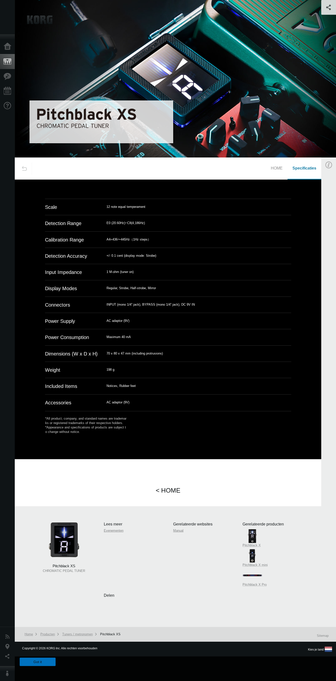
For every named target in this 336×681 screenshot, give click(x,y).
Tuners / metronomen (77, 634)
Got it (37, 662)
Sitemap (323, 636)
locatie (8, 647)
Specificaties (304, 168)
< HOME (168, 490)
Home (8, 46)
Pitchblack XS (110, 634)
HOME (277, 168)
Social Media (8, 656)
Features (8, 76)
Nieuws (8, 637)
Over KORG (8, 673)
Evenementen (8, 91)
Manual (178, 530)
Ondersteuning (8, 106)
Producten (8, 61)
